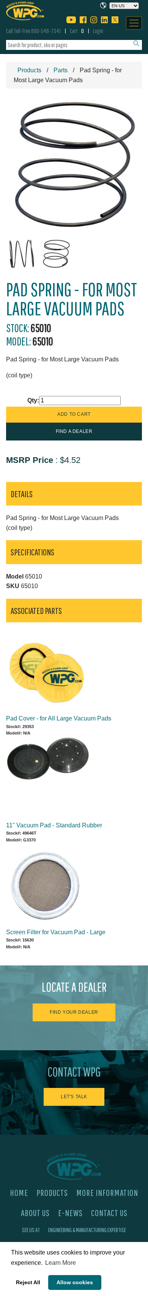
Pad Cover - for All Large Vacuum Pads (58, 718)
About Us (35, 1212)
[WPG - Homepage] (25, 9)
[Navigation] (134, 23)
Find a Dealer (74, 431)
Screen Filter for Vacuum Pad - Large (55, 932)
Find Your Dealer (74, 1012)
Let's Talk (74, 1096)
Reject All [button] (28, 1282)
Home (19, 1192)
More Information (107, 1192)
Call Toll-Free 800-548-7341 (33, 30)
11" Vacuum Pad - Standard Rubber (54, 825)
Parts (61, 70)
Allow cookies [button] (75, 1282)
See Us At (31, 1229)
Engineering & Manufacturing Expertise (87, 1229)
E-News (70, 1212)
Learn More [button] (60, 1262)
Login (98, 30)
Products (29, 70)
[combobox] (74, 45)
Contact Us (109, 1212)
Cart (77, 30)
